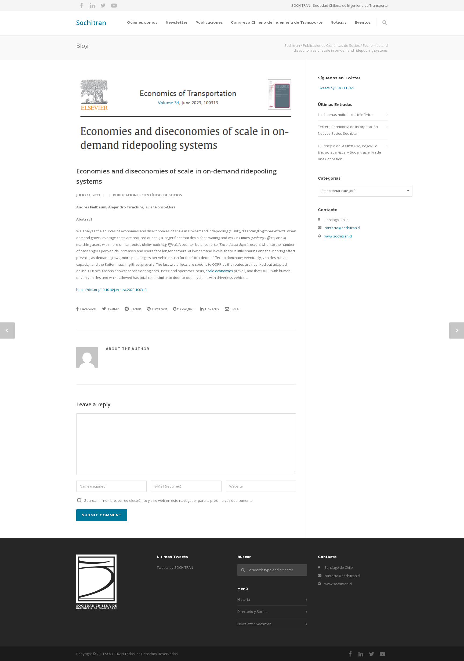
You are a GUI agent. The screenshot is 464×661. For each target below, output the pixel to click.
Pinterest (159, 309)
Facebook (87, 309)
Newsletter (176, 22)
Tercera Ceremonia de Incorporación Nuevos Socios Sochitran (348, 130)
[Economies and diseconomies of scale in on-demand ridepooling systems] (186, 117)
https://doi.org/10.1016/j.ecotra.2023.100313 (111, 289)
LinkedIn (211, 309)
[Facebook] (81, 5)
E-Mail (235, 309)
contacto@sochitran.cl (342, 227)
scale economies (219, 270)
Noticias (339, 22)
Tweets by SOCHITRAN (336, 88)
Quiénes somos (142, 22)
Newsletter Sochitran (254, 623)
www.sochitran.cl (338, 236)
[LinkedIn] (92, 5)
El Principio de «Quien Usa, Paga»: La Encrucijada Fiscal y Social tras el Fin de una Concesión (349, 152)
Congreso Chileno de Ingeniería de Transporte (276, 22)
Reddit (135, 309)
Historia (243, 599)
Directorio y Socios (252, 611)
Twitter (113, 309)
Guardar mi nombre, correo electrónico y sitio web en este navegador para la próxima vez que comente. (168, 500)
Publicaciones (209, 22)
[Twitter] (103, 5)
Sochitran (91, 22)
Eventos (363, 22)
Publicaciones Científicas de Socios (147, 195)
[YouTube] (113, 5)
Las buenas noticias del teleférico (345, 114)
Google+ (186, 309)
